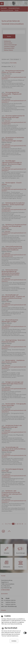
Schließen (13, 641)
